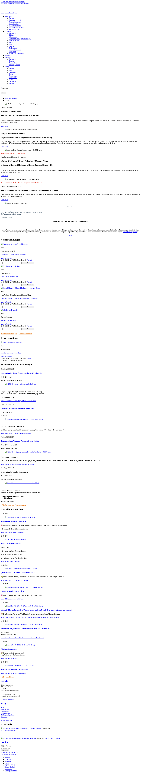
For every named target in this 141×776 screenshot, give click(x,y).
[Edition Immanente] (15, 3)
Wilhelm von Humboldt (8, 320)
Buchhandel (5, 711)
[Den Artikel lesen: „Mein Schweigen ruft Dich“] (24, 587)
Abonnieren (5, 750)
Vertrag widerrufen (7, 720)
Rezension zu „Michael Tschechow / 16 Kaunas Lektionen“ (25, 628)
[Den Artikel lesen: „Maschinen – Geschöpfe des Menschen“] (24, 419)
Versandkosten (5, 713)
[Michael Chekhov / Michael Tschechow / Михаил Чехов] (20, 288)
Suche (3, 93)
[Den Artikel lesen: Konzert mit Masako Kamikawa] (22, 483)
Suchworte (4, 89)
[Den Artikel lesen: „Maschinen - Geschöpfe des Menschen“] (21, 568)
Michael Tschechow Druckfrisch (14, 669)
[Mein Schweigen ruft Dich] (10, 266)
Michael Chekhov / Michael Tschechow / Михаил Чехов (19, 298)
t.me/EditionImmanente (8, 730)
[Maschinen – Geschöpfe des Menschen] (14, 244)
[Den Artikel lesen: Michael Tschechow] (20, 645)
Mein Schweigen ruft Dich (9, 277)
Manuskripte (5, 709)
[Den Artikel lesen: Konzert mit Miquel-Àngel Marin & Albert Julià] (20, 384)
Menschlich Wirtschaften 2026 (13, 521)
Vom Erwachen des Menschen (11, 353)
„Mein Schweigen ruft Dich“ (13, 591)
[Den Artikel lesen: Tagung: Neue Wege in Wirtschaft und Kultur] (28, 452)
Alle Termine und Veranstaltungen (14, 505)
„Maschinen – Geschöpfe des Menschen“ (18, 408)
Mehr (70, 235)
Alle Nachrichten (8, 677)
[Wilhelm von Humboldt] (9, 310)
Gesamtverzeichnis (25, 334)
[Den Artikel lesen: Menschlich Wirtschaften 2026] (20, 517)
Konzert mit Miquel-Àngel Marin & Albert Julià (21, 373)
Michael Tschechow (9, 649)
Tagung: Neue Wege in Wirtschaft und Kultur (20, 441)
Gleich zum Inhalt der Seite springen (13, 2)
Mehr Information (6, 258)
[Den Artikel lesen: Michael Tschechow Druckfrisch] (19, 665)
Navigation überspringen (9, 13)
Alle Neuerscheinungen (9, 334)
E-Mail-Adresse (6, 746)
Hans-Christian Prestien (11, 543)
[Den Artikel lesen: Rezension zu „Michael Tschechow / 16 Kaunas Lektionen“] (24, 624)
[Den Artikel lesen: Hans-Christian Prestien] (15, 539)
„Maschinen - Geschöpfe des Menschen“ (18, 572)
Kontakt (4, 681)
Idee (2, 707)
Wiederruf (4, 717)
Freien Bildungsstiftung (130, 232)
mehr (18, 401)
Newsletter (5, 742)
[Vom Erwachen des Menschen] (11, 342)
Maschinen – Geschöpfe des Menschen (13, 254)
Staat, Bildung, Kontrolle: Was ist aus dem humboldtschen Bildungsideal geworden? (36, 610)
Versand (29, 260)
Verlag (3, 703)
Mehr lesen (4, 126)
